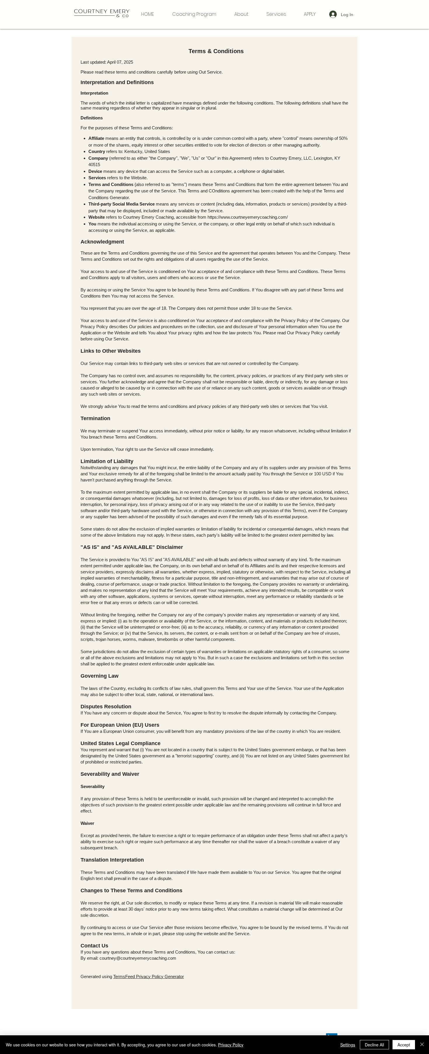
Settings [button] (347, 1045)
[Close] (421, 1044)
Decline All (374, 1045)
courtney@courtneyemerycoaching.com (138, 958)
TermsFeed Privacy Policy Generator (148, 976)
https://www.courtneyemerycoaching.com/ (247, 217)
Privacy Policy (230, 1045)
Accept (403, 1045)
